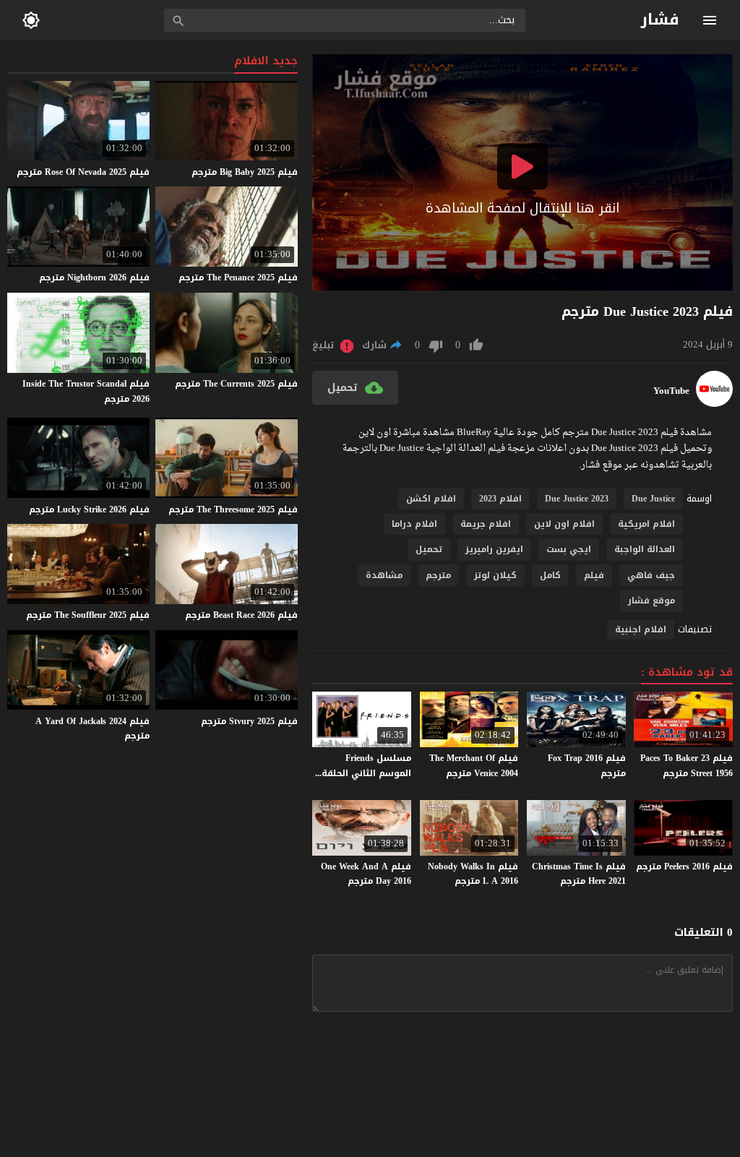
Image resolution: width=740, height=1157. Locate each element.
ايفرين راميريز (494, 549)
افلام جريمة (485, 524)
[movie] (714, 404)
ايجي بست (568, 549)
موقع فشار (651, 600)
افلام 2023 (500, 499)
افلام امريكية (646, 524)
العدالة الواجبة (644, 549)
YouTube (671, 391)
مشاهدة (384, 575)
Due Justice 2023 (576, 499)
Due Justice (653, 499)
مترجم (438, 575)
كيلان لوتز (495, 575)
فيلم (594, 575)
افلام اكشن (431, 499)
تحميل (429, 549)
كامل (550, 575)
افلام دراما (414, 524)
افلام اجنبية (640, 629)
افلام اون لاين (564, 524)
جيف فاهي (651, 575)
